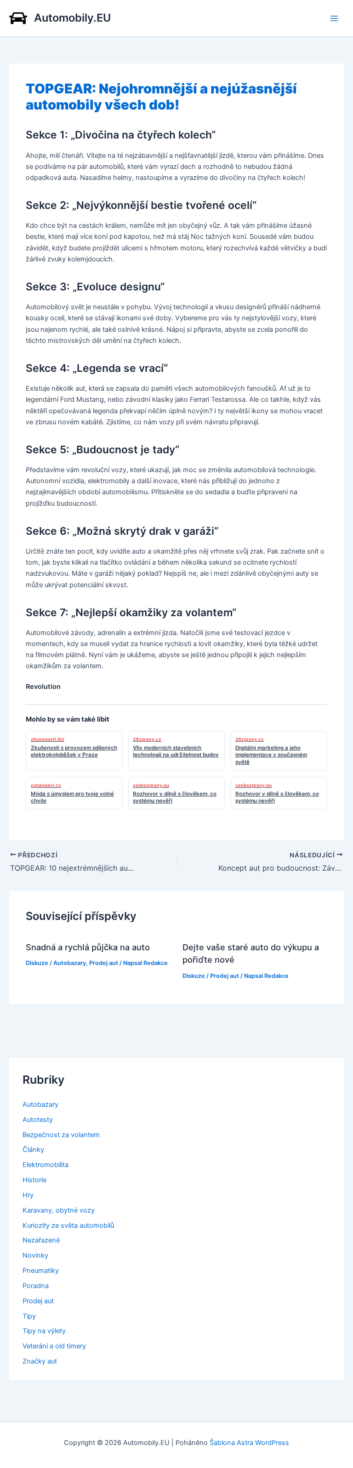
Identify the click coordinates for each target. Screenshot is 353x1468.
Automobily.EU (72, 17)
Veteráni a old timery (54, 1346)
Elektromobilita (45, 1165)
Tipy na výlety (44, 1331)
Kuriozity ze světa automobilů (68, 1225)
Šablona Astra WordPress (249, 1443)
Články (33, 1149)
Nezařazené (41, 1240)
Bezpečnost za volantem (61, 1135)
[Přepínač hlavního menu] (334, 18)
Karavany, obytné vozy (59, 1210)
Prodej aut (103, 962)
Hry (28, 1195)
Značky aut (40, 1361)
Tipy (29, 1316)
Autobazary (69, 962)
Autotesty (38, 1119)
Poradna (36, 1286)
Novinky (35, 1255)
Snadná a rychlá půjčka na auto (88, 947)
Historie (34, 1180)
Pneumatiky (41, 1270)
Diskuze (37, 962)
